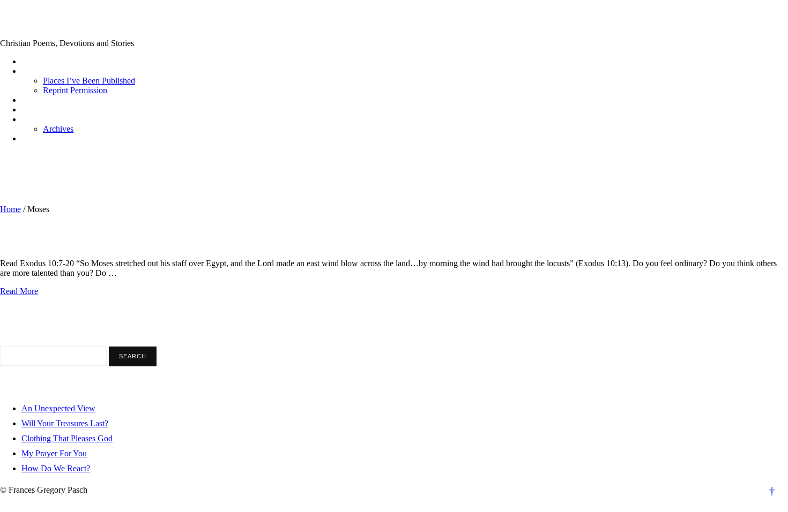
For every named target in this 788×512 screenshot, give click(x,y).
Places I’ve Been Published (89, 80)
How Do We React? (55, 468)
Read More (19, 291)
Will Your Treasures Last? (64, 423)
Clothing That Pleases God (67, 438)
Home (10, 209)
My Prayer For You (54, 453)
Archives (58, 128)
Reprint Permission (75, 90)
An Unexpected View (58, 408)
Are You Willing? (47, 240)
